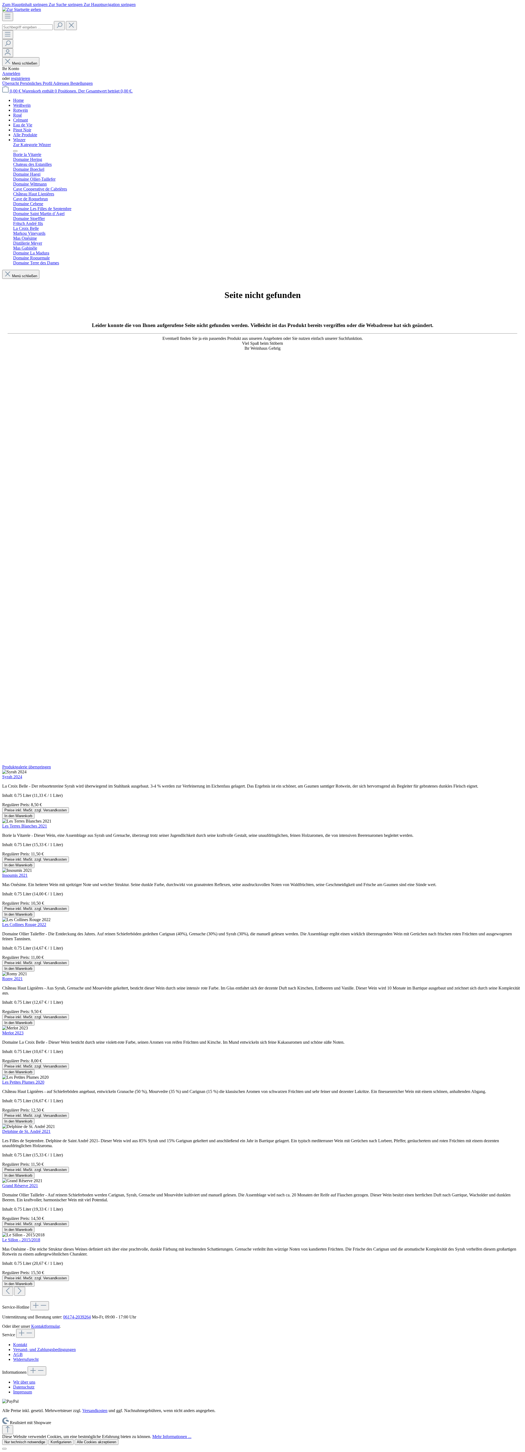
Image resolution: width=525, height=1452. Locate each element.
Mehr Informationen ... (171, 1436)
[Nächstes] (19, 1291)
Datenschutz (23, 1387)
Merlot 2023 (13, 1033)
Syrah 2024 (12, 776)
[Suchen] (59, 25)
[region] (262, 1030)
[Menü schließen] (15, 151)
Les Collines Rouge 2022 (24, 924)
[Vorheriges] (7, 1291)
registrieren (20, 78)
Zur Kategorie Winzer (32, 144)
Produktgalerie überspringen (26, 767)
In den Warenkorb (18, 816)
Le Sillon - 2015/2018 (21, 1239)
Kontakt (20, 1344)
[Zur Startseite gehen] (21, 9)
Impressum (22, 1392)
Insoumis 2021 (15, 875)
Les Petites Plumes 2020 (23, 1082)
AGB (18, 1354)
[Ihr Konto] (7, 52)
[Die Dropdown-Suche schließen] (71, 25)
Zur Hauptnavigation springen (110, 4)
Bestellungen (81, 83)
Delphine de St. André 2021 (26, 1131)
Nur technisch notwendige (24, 1442)
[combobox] (27, 27)
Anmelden (11, 73)
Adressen (61, 83)
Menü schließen (24, 63)
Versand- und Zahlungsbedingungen (44, 1349)
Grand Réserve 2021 (20, 1185)
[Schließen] (4, 1449)
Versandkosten (94, 1410)
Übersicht (11, 83)
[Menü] (7, 16)
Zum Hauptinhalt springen (25, 4)
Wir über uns (24, 1382)
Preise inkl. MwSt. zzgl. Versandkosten (35, 810)
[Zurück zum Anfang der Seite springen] (7, 1429)
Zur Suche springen (66, 4)
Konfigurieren (61, 1442)
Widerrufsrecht (26, 1359)
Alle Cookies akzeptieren (96, 1442)
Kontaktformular (45, 1326)
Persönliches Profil (36, 83)
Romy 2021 (12, 978)
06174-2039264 (77, 1317)
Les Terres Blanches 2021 (24, 826)
